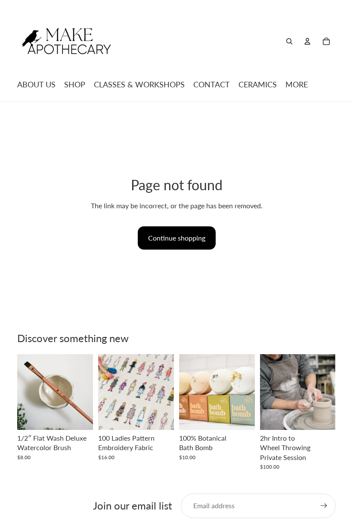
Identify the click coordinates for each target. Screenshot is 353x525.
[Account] (307, 41)
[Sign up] (324, 505)
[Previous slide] (107, 392)
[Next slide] (164, 392)
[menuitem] (296, 84)
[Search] (289, 41)
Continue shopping (176, 238)
